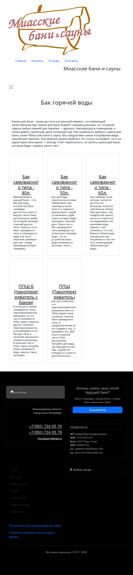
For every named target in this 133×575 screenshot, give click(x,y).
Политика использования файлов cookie (35, 526)
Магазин (15, 477)
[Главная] (51, 29)
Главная (20, 61)
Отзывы (54, 61)
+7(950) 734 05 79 (45, 426)
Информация (19, 484)
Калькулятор (98, 410)
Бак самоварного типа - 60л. (103, 185)
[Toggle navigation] (11, 87)
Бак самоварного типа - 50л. (64, 185)
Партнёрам (17, 512)
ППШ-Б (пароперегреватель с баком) (26, 294)
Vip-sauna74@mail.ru (50, 438)
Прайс (14, 491)
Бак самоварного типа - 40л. (26, 185)
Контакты (71, 61)
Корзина (37, 61)
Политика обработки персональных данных (32, 534)
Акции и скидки (20, 505)
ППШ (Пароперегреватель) (64, 291)
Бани (13, 470)
